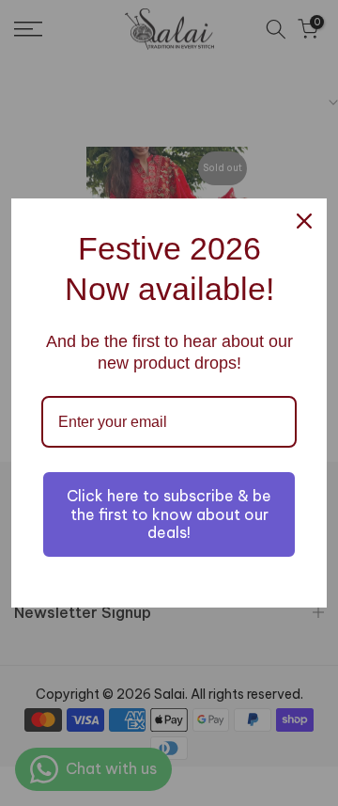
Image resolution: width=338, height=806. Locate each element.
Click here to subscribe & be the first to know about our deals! (169, 513)
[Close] (304, 221)
